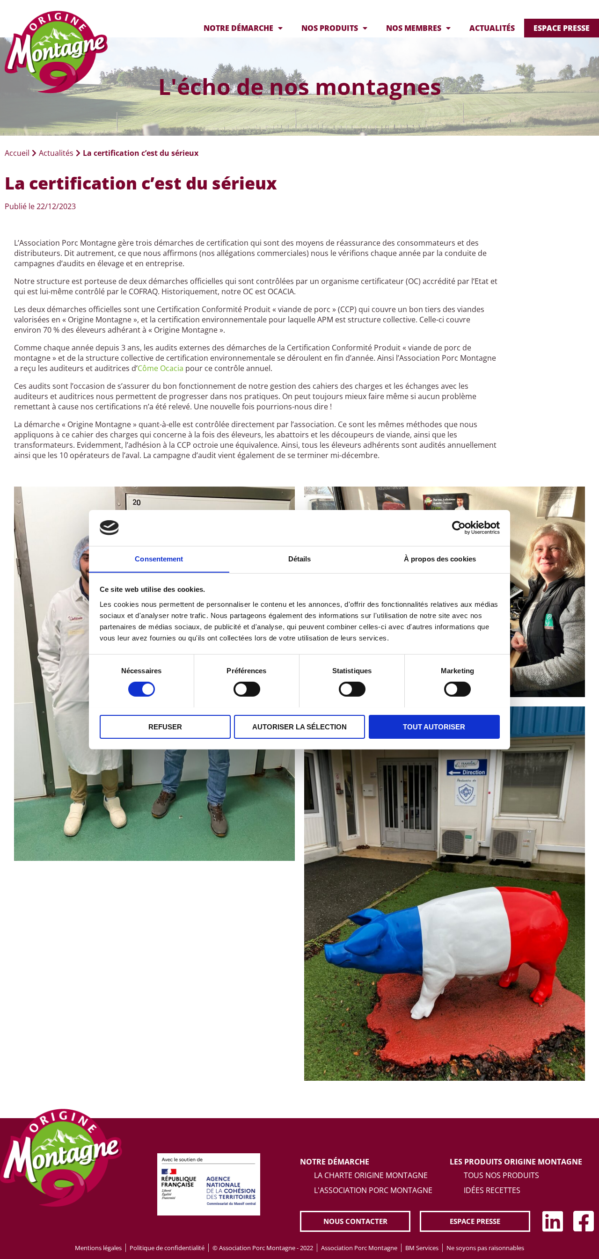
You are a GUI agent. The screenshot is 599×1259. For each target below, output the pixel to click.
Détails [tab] (299, 558)
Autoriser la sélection (299, 726)
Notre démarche (238, 28)
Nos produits (329, 28)
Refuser (165, 726)
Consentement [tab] (159, 558)
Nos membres (413, 28)
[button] (355, 1221)
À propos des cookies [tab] (440, 558)
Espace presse (561, 28)
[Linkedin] (552, 1221)
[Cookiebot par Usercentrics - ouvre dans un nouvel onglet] (459, 528)
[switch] (247, 689)
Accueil (17, 153)
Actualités (492, 28)
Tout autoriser (434, 726)
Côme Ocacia (160, 368)
